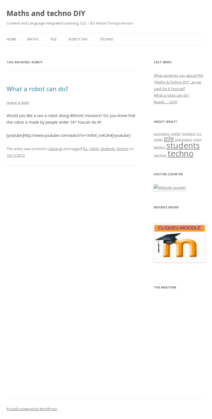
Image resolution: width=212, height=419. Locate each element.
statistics (159, 147)
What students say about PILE (178, 75)
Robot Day (78, 39)
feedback (189, 134)
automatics (162, 134)
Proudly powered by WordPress (32, 409)
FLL (85, 148)
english (176, 134)
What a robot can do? (37, 89)
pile (169, 138)
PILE (54, 39)
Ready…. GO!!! (165, 101)
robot (94, 148)
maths (158, 140)
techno (122, 148)
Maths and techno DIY (46, 13)
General (55, 148)
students (107, 148)
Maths (32, 39)
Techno (106, 39)
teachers (160, 155)
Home (11, 39)
